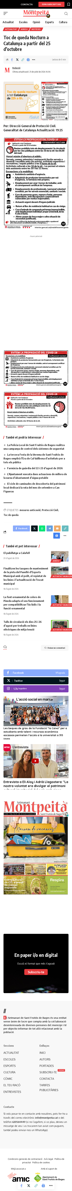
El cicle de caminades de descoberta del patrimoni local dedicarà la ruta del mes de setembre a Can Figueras (34, 487)
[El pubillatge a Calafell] (60, 556)
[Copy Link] (22, 59)
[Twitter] (36, 680)
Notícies (36, 29)
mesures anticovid (30, 510)
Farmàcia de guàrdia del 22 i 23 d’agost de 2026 (35, 468)
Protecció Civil (50, 510)
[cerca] (66, 13)
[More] (33, 59)
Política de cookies (41, 1162)
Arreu (24, 29)
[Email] (57, 528)
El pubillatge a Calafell (16, 552)
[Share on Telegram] (49, 528)
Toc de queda (11, 514)
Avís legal (48, 1159)
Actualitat (11, 29)
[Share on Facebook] (11, 59)
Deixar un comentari (56, 648)
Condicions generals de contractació (25, 1159)
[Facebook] (36, 672)
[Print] (28, 59)
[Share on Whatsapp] (42, 528)
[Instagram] (36, 688)
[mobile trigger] (6, 13)
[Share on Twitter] (17, 59)
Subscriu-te (36, 972)
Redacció (16, 68)
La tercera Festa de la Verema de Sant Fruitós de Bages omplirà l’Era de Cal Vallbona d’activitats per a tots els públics (34, 458)
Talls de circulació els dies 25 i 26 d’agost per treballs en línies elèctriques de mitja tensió (22, 625)
